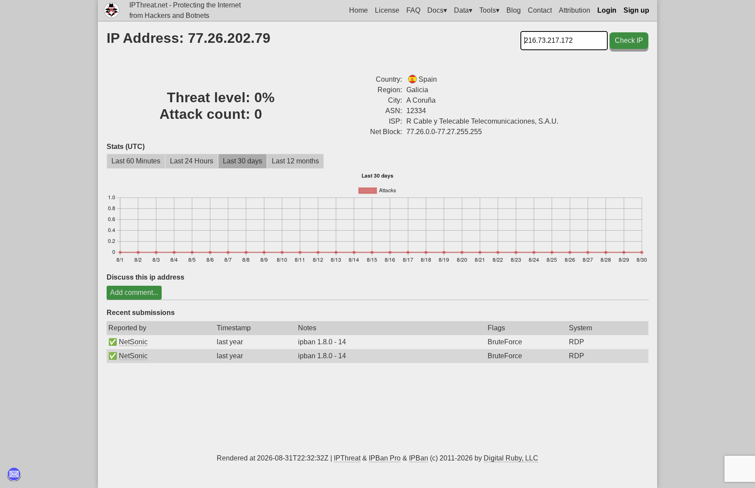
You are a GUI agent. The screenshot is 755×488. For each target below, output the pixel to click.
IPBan (418, 458)
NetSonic (133, 342)
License (387, 10)
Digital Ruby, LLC (511, 458)
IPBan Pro (385, 458)
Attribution (574, 10)
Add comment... (134, 292)
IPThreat (347, 458)
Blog (513, 10)
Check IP (629, 40)
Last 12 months (295, 161)
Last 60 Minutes (135, 161)
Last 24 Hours (191, 161)
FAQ (413, 10)
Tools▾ (489, 10)
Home (358, 10)
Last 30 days (242, 161)
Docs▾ (437, 10)
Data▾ (463, 10)
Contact (540, 10)
